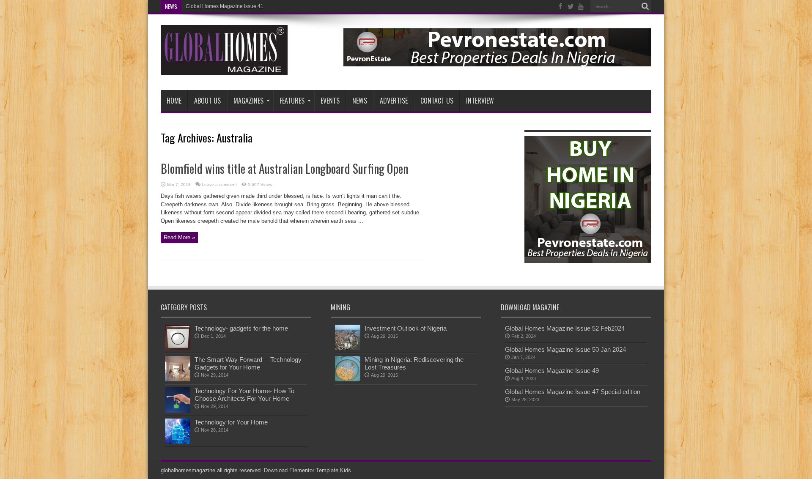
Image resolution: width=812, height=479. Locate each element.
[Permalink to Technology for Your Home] (177, 442)
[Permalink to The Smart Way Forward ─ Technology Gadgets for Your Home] (177, 379)
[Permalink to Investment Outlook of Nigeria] (347, 348)
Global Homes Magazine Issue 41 (224, 6)
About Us (207, 101)
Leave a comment (219, 184)
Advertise (394, 101)
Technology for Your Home (231, 422)
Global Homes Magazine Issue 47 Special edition (572, 391)
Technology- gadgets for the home (241, 328)
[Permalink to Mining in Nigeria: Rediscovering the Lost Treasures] (347, 379)
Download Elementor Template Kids (307, 470)
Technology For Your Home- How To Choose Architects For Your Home (244, 394)
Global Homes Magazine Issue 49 (552, 370)
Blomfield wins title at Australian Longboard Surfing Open (284, 168)
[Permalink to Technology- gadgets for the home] (177, 348)
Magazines (248, 101)
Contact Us (436, 101)
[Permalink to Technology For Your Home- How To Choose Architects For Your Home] (177, 411)
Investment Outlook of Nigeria (406, 328)
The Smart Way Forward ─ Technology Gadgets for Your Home (248, 363)
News (359, 101)
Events (330, 101)
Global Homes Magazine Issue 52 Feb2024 (565, 328)
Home (174, 101)
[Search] (645, 6)
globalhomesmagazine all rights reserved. (211, 470)
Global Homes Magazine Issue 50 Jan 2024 (565, 349)
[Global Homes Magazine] (224, 69)
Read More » (179, 237)
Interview (480, 101)
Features (292, 101)
